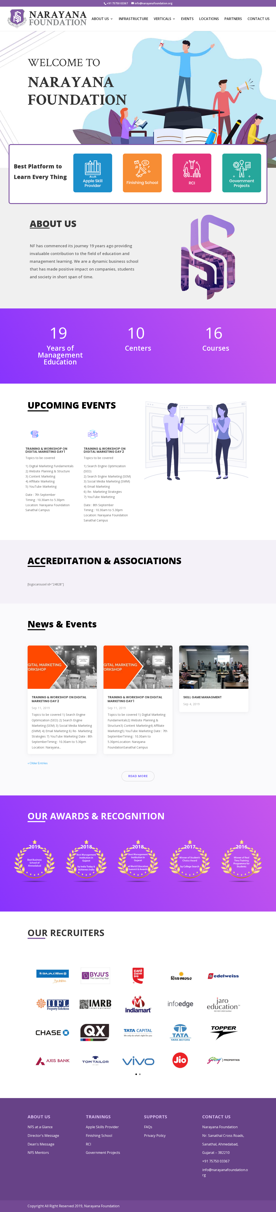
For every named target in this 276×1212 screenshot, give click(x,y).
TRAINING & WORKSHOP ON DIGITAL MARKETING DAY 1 (135, 699)
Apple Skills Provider (102, 1127)
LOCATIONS (209, 19)
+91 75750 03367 (215, 1161)
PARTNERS (233, 19)
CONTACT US (259, 19)
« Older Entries (38, 763)
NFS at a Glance (40, 1127)
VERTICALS (162, 19)
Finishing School (99, 1135)
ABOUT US (100, 19)
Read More (138, 776)
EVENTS (187, 19)
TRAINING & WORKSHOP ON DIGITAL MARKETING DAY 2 (59, 699)
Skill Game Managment (202, 697)
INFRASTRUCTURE (133, 19)
